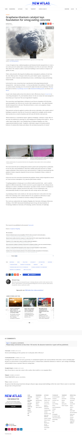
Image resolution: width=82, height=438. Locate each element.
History (53, 405)
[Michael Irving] (8, 281)
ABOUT (29, 398)
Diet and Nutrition (73, 412)
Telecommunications (56, 417)
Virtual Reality (55, 419)
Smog (18, 262)
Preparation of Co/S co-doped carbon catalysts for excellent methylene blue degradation (21, 241)
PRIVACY (29, 410)
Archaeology (72, 398)
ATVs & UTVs (46, 403)
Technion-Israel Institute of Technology (19, 267)
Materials (8, 14)
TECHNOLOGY (55, 395)
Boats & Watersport (46, 406)
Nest (42, 264)
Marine (63, 402)
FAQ (28, 415)
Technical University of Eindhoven (39, 267)
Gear (45, 396)
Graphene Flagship (15, 228)
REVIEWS (29, 405)
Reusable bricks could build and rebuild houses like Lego (29, 310)
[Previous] (7, 309)
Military (37, 403)
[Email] (53, 24)
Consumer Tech (55, 400)
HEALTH (71, 407)
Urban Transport (65, 405)
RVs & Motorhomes (46, 422)
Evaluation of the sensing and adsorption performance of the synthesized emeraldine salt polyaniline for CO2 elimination (27, 250)
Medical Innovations (72, 419)
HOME (6, 9)
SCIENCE (71, 396)
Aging (71, 409)
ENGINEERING (12, 9)
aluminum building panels (37, 88)
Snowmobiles (46, 427)
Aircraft (63, 396)
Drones (53, 402)
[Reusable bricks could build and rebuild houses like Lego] (29, 302)
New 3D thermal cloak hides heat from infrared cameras (43, 310)
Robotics (37, 405)
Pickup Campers (47, 420)
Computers (54, 398)
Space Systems (39, 407)
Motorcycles (64, 403)
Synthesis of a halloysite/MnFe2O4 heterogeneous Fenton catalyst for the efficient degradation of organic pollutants (26, 247)
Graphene (50, 262)
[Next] (52, 309)
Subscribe (13, 406)
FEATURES (30, 403)
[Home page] (41, 3)
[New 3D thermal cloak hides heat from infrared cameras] (44, 302)
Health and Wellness (72, 422)
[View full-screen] (52, 28)
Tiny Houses (46, 402)
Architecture (38, 396)
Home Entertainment (56, 407)
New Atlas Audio (27, 269)
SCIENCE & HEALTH (43, 9)
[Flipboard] (51, 24)
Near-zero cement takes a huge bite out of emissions (15, 310)
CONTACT (30, 412)
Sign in (8, 343)
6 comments (33, 274)
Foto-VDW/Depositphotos (14, 61)
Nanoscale (30, 225)
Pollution (25, 262)
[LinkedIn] (46, 24)
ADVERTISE (30, 406)
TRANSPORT (33, 9)
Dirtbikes (46, 412)
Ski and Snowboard (46, 425)
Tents (45, 429)
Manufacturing (38, 400)
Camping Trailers (47, 410)
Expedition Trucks (47, 413)
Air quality (33, 262)
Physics (71, 405)
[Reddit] (48, 24)
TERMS (29, 408)
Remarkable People (56, 416)
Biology (71, 402)
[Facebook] (41, 24)
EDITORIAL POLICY (30, 401)
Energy (37, 398)
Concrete (36, 264)
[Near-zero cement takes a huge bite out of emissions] (15, 302)
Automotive (64, 398)
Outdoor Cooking (47, 418)
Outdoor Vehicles (47, 398)
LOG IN (72, 9)
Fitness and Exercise (72, 415)
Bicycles (63, 400)
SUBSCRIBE (67, 9)
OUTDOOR (20, 9)
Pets (53, 412)
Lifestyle (54, 409)
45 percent (48, 94)
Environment (72, 403)
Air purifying (42, 262)
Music (53, 410)
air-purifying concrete (22, 88)
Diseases (72, 417)
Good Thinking (55, 403)
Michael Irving (15, 280)
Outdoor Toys (47, 400)
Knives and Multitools (46, 416)
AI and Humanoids (55, 396)
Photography (54, 414)
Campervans (46, 408)
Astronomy (72, 400)
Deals (53, 421)
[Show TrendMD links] (53, 255)
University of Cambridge (15, 269)
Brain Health (72, 410)
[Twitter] (43, 24)
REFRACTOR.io (73, 395)
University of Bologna (25, 264)
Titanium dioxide (13, 264)
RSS (28, 413)
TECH (26, 9)
